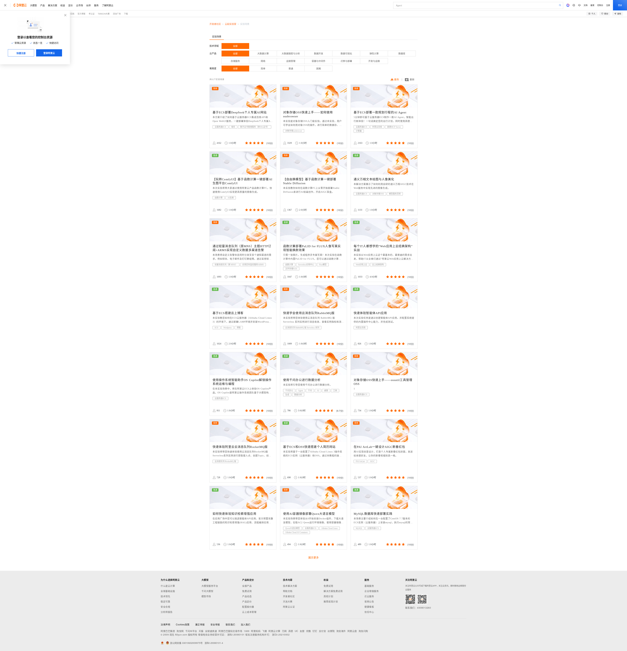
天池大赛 (287, 601)
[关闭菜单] (5, 5)
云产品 (212, 53)
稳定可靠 (165, 601)
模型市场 (206, 596)
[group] (254, 143)
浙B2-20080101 (236, 634)
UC (296, 631)
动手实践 (70, 13)
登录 (620, 5)
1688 (246, 631)
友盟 (302, 631)
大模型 (33, 5)
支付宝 (322, 631)
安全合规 (165, 606)
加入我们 (245, 624)
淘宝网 (180, 631)
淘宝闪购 (363, 631)
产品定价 (247, 601)
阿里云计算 (274, 631)
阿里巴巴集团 (168, 631)
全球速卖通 (211, 631)
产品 (42, 5)
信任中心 (369, 611)
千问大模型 (207, 591)
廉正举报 (200, 624)
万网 (284, 631)
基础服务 (369, 585)
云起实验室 (230, 24)
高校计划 (328, 596)
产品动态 (247, 596)
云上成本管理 (249, 611)
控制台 (600, 5)
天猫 (201, 631)
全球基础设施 (168, 591)
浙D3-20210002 (280, 634)
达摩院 (331, 631)
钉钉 (315, 631)
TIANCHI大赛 (104, 13)
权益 (62, 5)
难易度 (212, 68)
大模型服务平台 (209, 585)
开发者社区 (215, 24)
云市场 (79, 5)
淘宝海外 (341, 631)
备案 (592, 5)
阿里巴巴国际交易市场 (230, 631)
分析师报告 (167, 611)
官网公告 (369, 601)
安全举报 (215, 624)
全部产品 (247, 585)
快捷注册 (21, 53)
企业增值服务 (371, 591)
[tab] (216, 36)
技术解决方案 (290, 585)
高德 (290, 631)
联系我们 (230, 624)
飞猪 (264, 631)
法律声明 (165, 624)
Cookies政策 (183, 624)
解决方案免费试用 (333, 591)
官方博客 (81, 13)
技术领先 (165, 596)
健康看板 (369, 606)
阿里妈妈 (255, 631)
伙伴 (88, 5)
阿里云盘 (352, 631)
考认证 (92, 13)
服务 (96, 5)
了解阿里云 (107, 5)
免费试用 (247, 591)
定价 (70, 5)
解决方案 (52, 5)
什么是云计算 (168, 585)
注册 (608, 5)
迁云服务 (369, 596)
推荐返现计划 (331, 601)
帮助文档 (287, 591)
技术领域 (214, 46)
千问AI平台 (191, 631)
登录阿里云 (49, 52)
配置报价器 (248, 606)
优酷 (308, 631)
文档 (585, 5)
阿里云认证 (289, 606)
